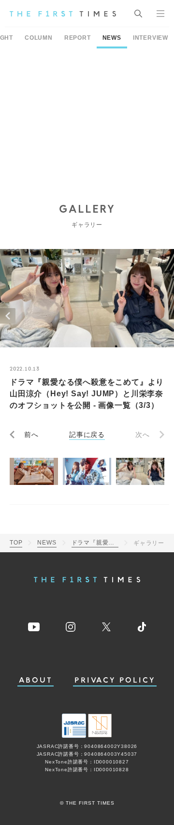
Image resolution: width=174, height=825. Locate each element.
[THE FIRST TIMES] (63, 13)
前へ (31, 434)
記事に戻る (87, 434)
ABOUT (36, 680)
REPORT (77, 37)
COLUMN (39, 37)
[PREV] (7, 316)
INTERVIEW (150, 37)
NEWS (111, 37)
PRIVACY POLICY (114, 680)
